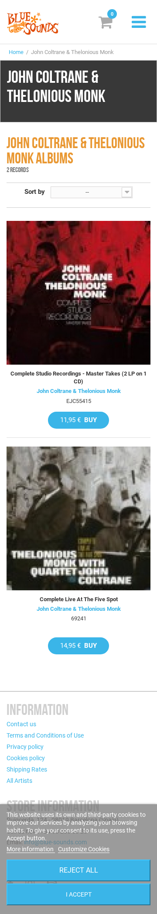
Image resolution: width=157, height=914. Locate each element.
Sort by (34, 192)
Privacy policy (25, 746)
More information (31, 849)
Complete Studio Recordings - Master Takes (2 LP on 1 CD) (78, 377)
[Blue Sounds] (33, 23)
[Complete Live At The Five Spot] (78, 518)
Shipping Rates (27, 769)
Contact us (21, 724)
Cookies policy (26, 758)
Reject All (78, 870)
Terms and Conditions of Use (45, 735)
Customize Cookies (83, 849)
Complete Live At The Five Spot (79, 599)
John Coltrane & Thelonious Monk (79, 391)
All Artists (19, 780)
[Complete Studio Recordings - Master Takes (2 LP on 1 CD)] (78, 293)
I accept (79, 894)
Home (16, 52)
